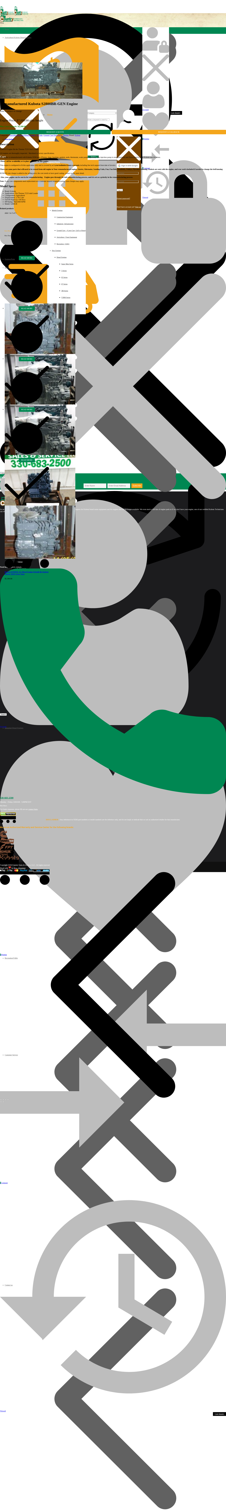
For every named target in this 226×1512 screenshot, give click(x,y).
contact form (33, 809)
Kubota (77, 135)
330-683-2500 (6, 797)
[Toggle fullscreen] (3, 1099)
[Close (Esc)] (8, 1099)
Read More (26, 258)
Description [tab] (9, 139)
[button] (1, 61)
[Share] (6, 1099)
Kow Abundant (19, 868)
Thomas (66, 135)
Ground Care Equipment (52, 135)
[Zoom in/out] (1, 1099)
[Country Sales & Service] (12, 21)
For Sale (39, 135)
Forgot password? (123, 198)
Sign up (138, 207)
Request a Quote (55, 132)
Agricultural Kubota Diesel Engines (22, 135)
